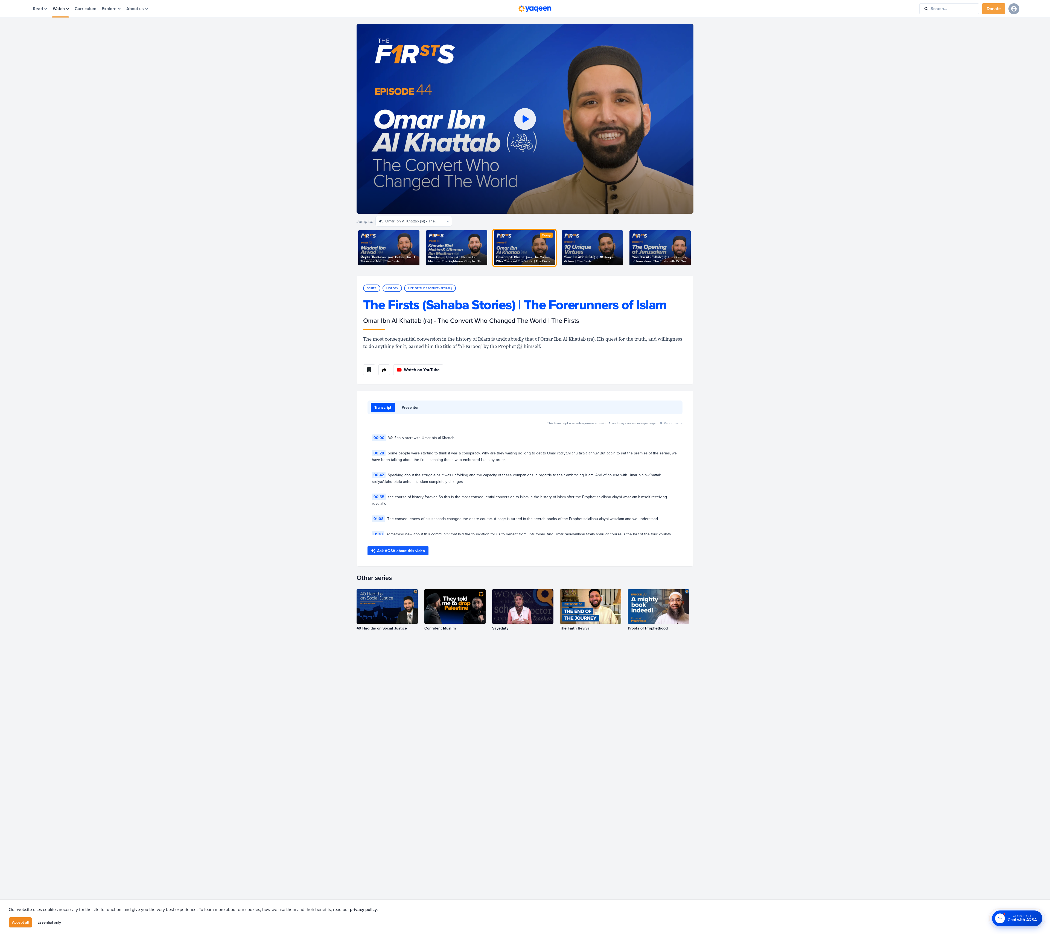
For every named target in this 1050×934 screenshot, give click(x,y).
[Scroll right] (693, 247)
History (392, 288)
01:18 (378, 534)
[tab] (383, 407)
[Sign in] (1013, 8)
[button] (525, 119)
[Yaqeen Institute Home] (535, 8)
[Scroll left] (356, 247)
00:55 (379, 497)
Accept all (20, 922)
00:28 (379, 453)
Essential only (49, 922)
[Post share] (384, 369)
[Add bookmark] (369, 369)
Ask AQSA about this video (401, 550)
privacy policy (363, 909)
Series (372, 288)
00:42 (379, 475)
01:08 (378, 518)
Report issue (673, 423)
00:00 (379, 437)
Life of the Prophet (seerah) (430, 288)
